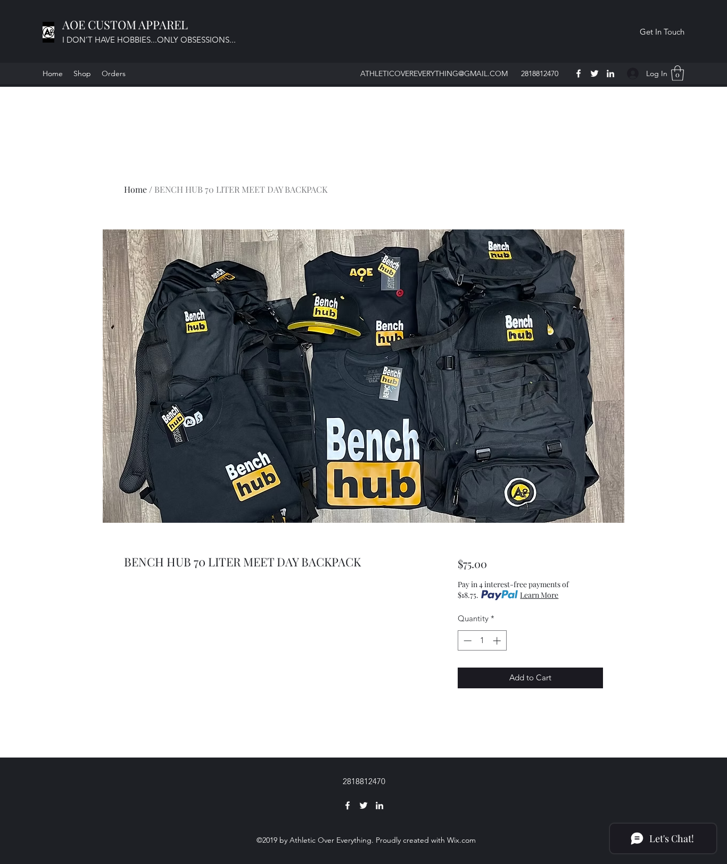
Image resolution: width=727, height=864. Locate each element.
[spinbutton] (482, 641)
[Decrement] (466, 641)
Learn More (539, 595)
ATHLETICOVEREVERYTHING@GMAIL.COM (434, 73)
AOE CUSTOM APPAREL (126, 24)
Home (135, 189)
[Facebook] (578, 73)
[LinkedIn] (610, 73)
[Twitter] (594, 73)
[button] (661, 31)
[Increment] (498, 641)
